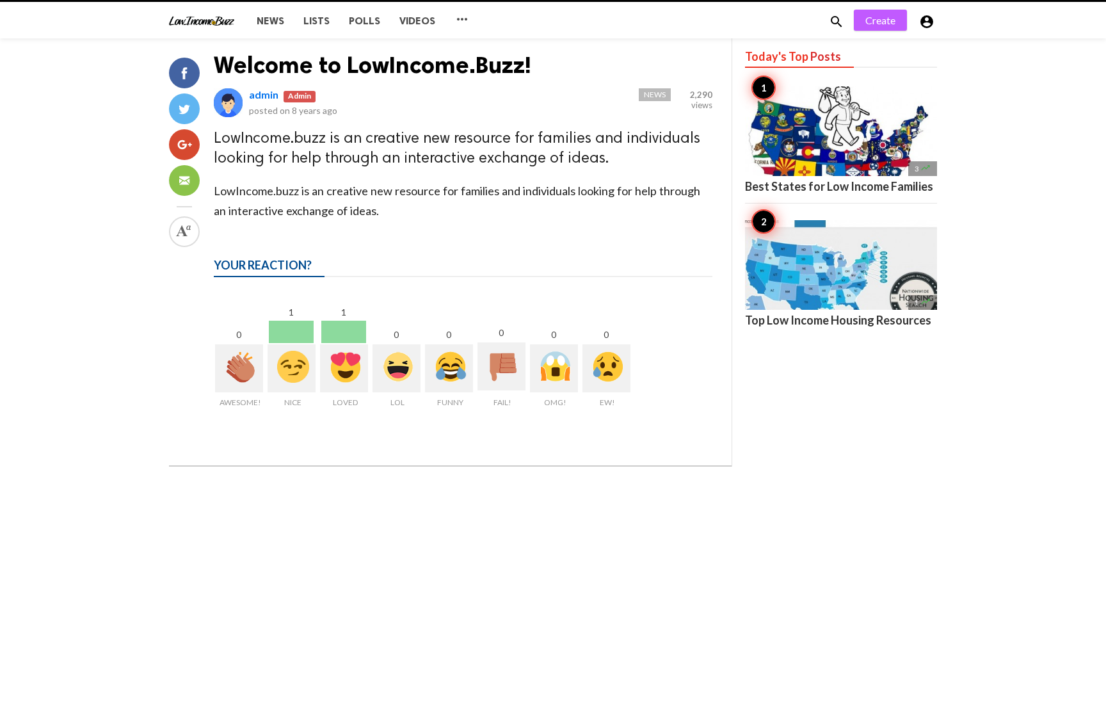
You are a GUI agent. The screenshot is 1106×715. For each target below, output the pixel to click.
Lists (316, 21)
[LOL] (397, 368)
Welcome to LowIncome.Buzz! (372, 65)
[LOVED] (344, 368)
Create (880, 20)
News (270, 21)
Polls (364, 21)
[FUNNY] (449, 368)
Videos (417, 21)
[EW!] (606, 368)
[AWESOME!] (239, 368)
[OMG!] (554, 368)
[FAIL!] (501, 366)
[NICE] (292, 368)
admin (263, 94)
